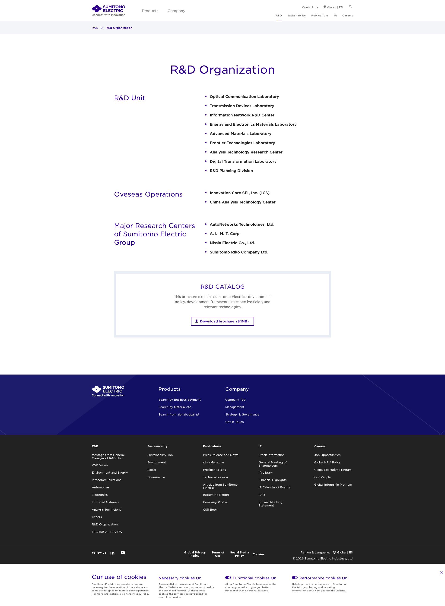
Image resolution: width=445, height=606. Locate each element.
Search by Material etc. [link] (175, 407)
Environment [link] (156, 462)
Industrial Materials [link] (105, 502)
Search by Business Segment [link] (180, 399)
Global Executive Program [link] (333, 469)
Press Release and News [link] (220, 454)
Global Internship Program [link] (333, 484)
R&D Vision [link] (100, 465)
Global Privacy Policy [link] (195, 554)
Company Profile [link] (215, 502)
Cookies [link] (258, 554)
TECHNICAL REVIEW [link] (107, 531)
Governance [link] (156, 477)
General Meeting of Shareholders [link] (273, 464)
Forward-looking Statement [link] (270, 503)
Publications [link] (319, 15)
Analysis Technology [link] (106, 509)
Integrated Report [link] (216, 494)
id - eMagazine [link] (213, 462)
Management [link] (234, 407)
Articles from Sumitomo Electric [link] (220, 486)
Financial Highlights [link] (272, 479)
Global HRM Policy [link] (327, 462)
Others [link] (97, 517)
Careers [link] (347, 15)
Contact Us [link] (310, 7)
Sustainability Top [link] (160, 454)
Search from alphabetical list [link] (179, 414)
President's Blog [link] (214, 469)
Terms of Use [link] (218, 554)
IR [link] (335, 15)
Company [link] (176, 10)
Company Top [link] (235, 399)
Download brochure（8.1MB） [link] (225, 321)
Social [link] (151, 469)
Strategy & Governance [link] (242, 414)
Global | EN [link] (335, 7)
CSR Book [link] (210, 509)
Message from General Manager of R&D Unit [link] (108, 456)
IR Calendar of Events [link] (274, 487)
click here (125, 593)
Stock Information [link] (272, 454)
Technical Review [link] (215, 477)
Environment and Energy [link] (110, 472)
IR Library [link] (266, 472)
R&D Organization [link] (105, 524)
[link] (108, 10)
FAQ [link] (262, 494)
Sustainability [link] (296, 15)
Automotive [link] (100, 487)
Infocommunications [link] (106, 479)
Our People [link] (322, 477)
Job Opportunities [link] (327, 454)
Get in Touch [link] (234, 422)
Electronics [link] (100, 494)
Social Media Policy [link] (239, 554)
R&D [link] (279, 15)
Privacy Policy (140, 593)
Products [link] (150, 10)
